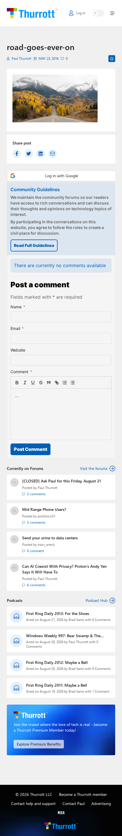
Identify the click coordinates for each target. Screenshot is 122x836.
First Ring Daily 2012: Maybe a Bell (57, 662)
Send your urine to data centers (50, 537)
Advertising (101, 803)
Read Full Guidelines (34, 245)
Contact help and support (33, 803)
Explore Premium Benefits (39, 744)
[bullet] (73, 382)
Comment (21, 371)
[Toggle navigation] (111, 13)
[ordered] (65, 382)
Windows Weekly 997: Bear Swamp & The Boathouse (63, 636)
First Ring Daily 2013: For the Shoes (57, 613)
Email (17, 328)
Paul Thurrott (21, 58)
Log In (80, 13)
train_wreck (46, 544)
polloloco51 (46, 516)
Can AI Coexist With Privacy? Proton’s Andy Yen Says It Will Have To (64, 569)
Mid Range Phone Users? (44, 509)
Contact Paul (73, 803)
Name (17, 306)
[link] (81, 382)
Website (17, 350)
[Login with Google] (61, 176)
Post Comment (30, 449)
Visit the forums (94, 468)
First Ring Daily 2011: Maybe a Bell (56, 685)
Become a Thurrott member (83, 794)
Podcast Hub (97, 600)
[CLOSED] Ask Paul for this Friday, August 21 (61, 481)
